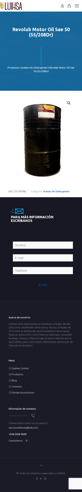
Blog (14, 380)
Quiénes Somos (20, 368)
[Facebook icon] (37, 478)
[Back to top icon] (41, 466)
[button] (69, 103)
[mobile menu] (77, 5)
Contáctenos (16, 440)
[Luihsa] (11, 5)
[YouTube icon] (41, 478)
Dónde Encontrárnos (23, 392)
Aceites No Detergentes (34, 67)
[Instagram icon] (45, 478)
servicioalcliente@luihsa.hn (23, 427)
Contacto (17, 386)
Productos (13, 67)
